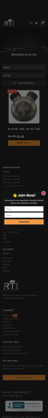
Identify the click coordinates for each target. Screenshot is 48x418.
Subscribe (24, 221)
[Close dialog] (43, 193)
